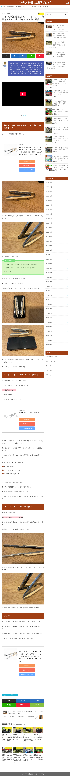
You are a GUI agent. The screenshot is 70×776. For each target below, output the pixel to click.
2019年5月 (49, 322)
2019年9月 (49, 304)
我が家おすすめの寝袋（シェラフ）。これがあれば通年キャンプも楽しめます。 (60, 167)
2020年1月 (49, 286)
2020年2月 (49, 281)
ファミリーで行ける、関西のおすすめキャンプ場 (60, 148)
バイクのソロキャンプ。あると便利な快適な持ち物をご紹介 (55, 55)
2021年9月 (49, 223)
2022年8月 (49, 200)
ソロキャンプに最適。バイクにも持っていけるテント (59, 27)
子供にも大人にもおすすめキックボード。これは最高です (60, 129)
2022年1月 (49, 218)
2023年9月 (49, 187)
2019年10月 (49, 299)
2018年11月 (49, 335)
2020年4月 (49, 272)
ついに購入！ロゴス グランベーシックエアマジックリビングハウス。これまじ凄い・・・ (60, 139)
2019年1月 (49, 331)
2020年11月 (49, 259)
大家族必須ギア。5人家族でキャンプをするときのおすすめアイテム (60, 120)
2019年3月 (49, 327)
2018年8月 (49, 345)
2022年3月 (49, 214)
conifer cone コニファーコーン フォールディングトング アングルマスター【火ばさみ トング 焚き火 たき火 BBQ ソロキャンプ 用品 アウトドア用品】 (30, 151)
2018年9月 (49, 340)
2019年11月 (49, 295)
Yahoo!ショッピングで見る (27, 169)
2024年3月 (49, 182)
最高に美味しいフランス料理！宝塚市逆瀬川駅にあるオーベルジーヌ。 (60, 158)
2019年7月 (49, 313)
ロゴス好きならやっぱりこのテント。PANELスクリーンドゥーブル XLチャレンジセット (60, 82)
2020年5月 (49, 268)
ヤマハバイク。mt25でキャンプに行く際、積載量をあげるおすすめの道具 (60, 102)
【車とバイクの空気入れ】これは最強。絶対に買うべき (59, 35)
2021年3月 (49, 241)
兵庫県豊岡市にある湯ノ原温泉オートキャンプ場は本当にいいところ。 (60, 92)
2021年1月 (49, 250)
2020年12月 (49, 254)
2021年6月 (49, 232)
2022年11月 (49, 196)
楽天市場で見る (27, 165)
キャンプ (6, 695)
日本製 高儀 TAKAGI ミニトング (29, 413)
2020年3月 (49, 277)
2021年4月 (49, 236)
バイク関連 (49, 370)
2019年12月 (49, 290)
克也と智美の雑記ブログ (35, 2)
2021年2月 (49, 245)
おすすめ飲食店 (50, 361)
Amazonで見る (27, 161)
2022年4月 (49, 209)
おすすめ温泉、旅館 (51, 357)
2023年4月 (49, 191)
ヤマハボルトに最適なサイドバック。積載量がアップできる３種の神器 (55, 65)
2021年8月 (49, 227)
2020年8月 (49, 263)
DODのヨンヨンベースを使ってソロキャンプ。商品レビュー (60, 111)
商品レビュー (14, 695)
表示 (24, 115)
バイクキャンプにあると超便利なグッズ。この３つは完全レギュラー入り (55, 44)
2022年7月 (49, 205)
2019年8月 (49, 308)
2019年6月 (49, 317)
